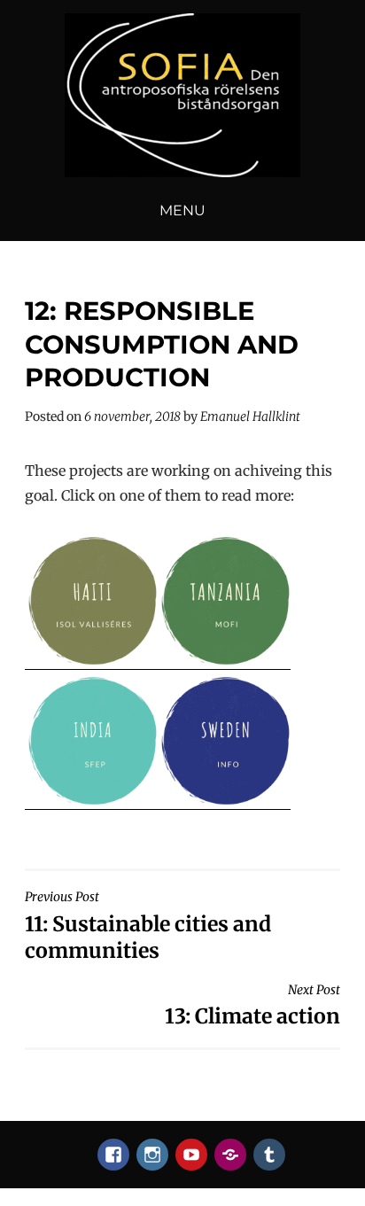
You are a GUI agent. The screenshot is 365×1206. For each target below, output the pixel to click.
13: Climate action (252, 1005)
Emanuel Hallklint (250, 416)
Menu (182, 210)
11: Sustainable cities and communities (148, 925)
